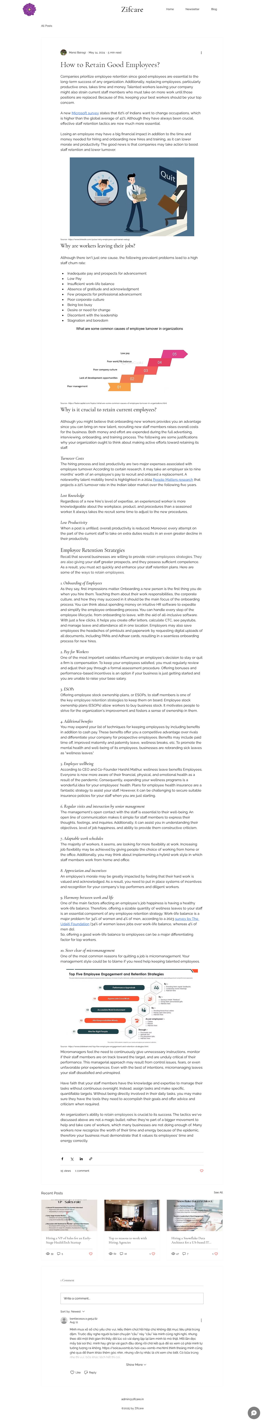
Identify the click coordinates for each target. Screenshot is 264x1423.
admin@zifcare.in (132, 1399)
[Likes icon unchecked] (72, 1372)
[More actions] (201, 52)
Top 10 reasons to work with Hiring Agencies (128, 1240)
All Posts (46, 25)
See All (218, 1192)
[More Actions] (201, 1320)
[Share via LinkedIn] (81, 1159)
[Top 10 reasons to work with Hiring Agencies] (132, 1215)
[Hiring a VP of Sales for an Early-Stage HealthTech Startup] (69, 1215)
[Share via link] (91, 1159)
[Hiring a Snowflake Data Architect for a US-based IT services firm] (195, 1215)
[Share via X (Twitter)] (72, 1159)
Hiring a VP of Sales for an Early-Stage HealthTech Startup (68, 1240)
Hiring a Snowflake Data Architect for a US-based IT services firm (190, 1240)
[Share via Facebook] (62, 1159)
